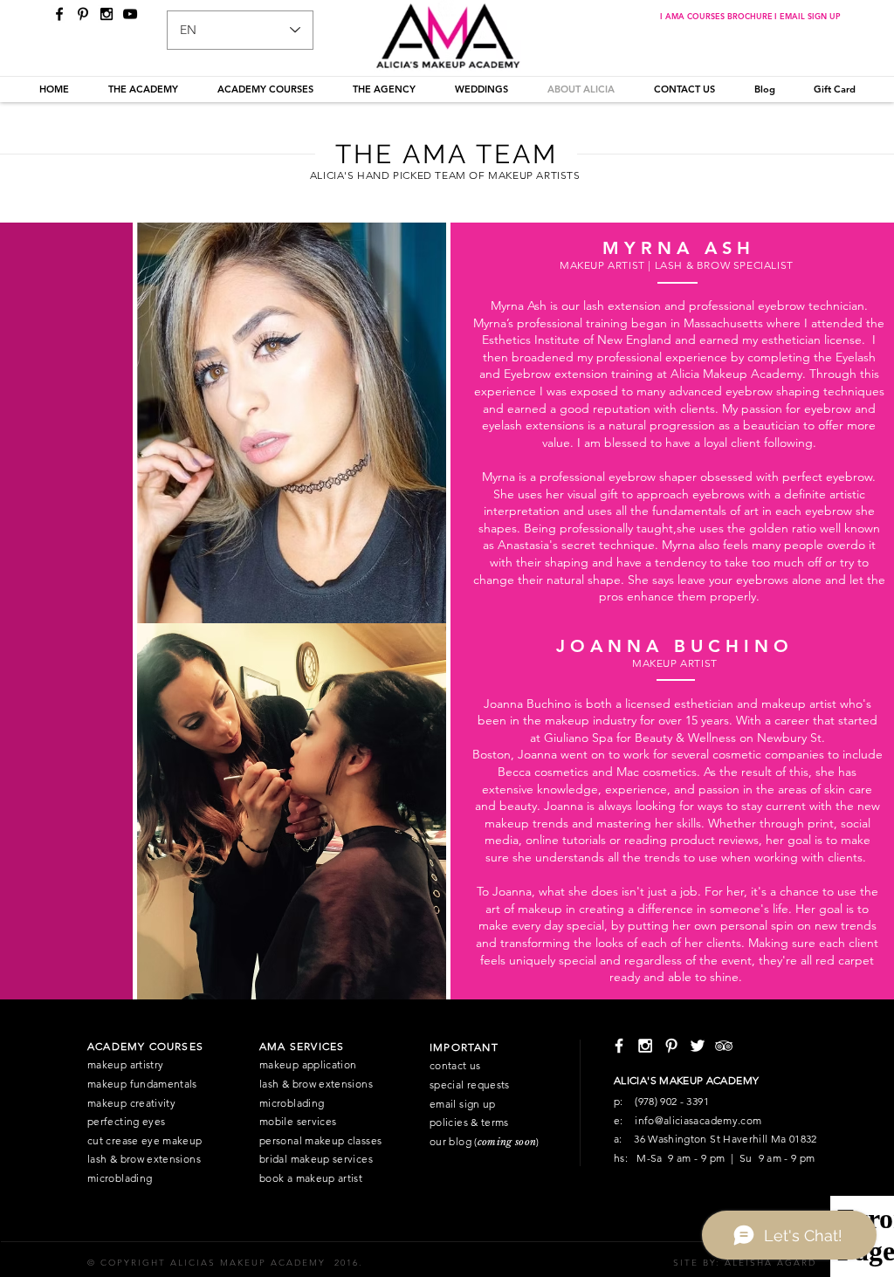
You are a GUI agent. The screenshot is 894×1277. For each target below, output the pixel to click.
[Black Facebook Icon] (59, 14)
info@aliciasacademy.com (698, 1120)
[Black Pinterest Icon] (83, 14)
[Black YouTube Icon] (130, 14)
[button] (142, 89)
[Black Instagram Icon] (106, 14)
